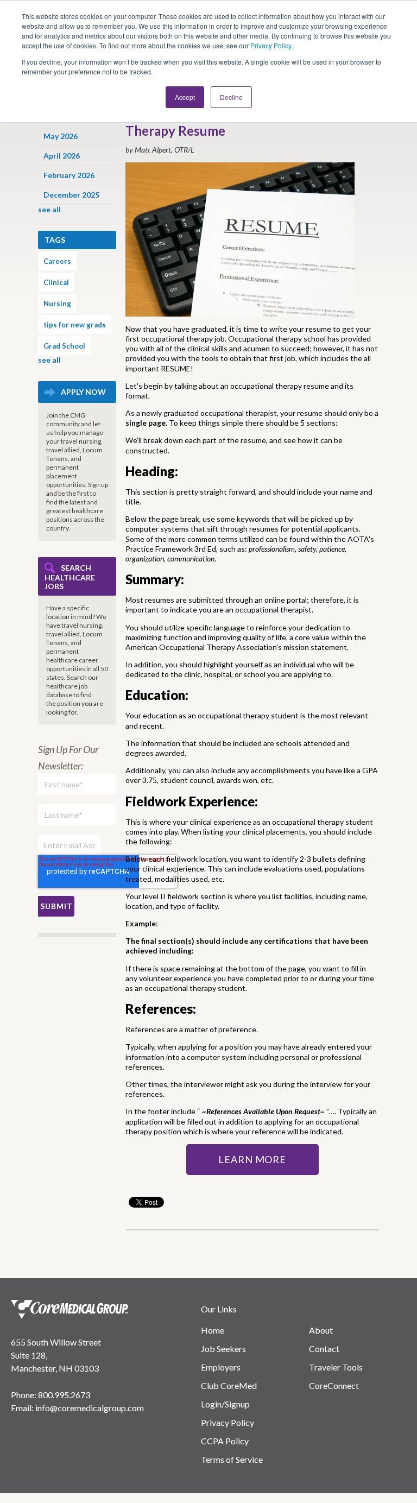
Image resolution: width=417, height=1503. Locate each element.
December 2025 (71, 194)
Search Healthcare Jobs (70, 577)
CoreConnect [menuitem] (334, 1385)
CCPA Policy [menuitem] (225, 1441)
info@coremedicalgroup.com (89, 1408)
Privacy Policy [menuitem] (227, 1422)
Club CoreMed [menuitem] (229, 1385)
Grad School (64, 346)
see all (49, 209)
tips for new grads (74, 324)
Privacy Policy (270, 45)
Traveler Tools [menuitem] (336, 1367)
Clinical (56, 282)
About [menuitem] (321, 1330)
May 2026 (60, 136)
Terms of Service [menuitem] (232, 1459)
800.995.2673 (64, 1395)
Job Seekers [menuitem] (223, 1348)
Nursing (57, 303)
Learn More (252, 1159)
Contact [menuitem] (324, 1348)
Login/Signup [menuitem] (225, 1404)
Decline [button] (231, 97)
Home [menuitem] (212, 1330)
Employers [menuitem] (221, 1367)
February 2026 (68, 175)
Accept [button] (185, 97)
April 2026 (61, 155)
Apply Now (83, 391)
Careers (57, 261)
